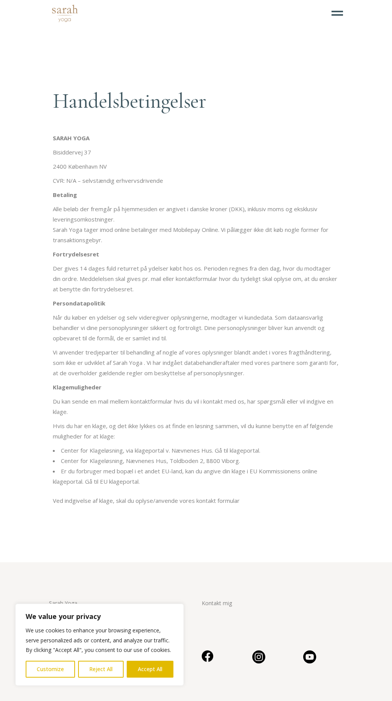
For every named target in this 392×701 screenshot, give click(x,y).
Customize (50, 669)
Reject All (101, 669)
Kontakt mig (217, 603)
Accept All (150, 669)
